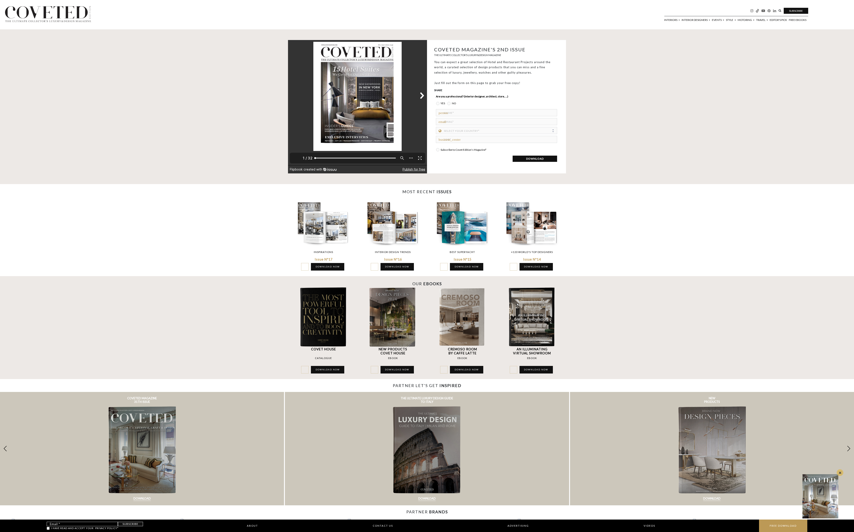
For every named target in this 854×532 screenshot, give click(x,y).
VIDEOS (649, 525)
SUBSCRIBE (796, 10)
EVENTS (717, 20)
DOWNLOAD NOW (328, 266)
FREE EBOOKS (797, 20)
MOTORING (745, 20)
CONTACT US (383, 525)
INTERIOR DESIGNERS (695, 20)
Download (142, 498)
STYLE (730, 20)
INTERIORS (671, 20)
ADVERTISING (518, 525)
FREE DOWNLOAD (783, 525)
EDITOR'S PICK (778, 20)
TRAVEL (761, 20)
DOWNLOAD (535, 158)
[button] (849, 449)
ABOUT (252, 525)
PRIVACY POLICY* (107, 528)
